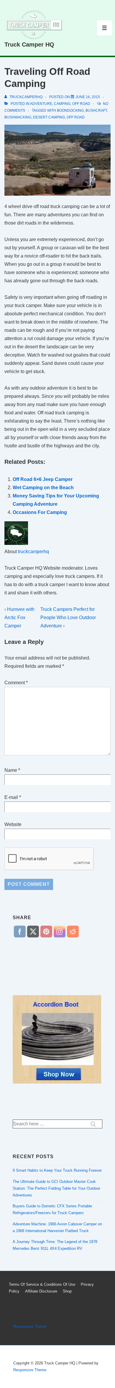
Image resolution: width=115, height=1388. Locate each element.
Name (10, 770)
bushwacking (17, 117)
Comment (16, 682)
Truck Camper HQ (29, 44)
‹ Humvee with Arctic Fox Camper (19, 617)
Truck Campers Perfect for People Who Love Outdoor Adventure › (68, 617)
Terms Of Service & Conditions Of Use (42, 1284)
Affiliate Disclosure (41, 1291)
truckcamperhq (33, 551)
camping (62, 104)
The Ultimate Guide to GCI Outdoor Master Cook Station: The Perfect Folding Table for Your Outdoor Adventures (56, 1188)
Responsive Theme (29, 1326)
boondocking (70, 110)
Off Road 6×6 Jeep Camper (43, 479)
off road (81, 104)
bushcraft (96, 110)
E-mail (11, 797)
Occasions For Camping (40, 512)
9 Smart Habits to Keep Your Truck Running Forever (57, 1170)
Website (13, 824)
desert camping (49, 117)
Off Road (76, 117)
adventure (41, 104)
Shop (67, 1291)
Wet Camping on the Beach (43, 487)
